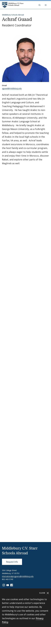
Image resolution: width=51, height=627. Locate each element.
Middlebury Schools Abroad (13, 15)
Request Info (12, 561)
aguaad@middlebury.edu (12, 88)
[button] (40, 4)
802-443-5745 (7, 579)
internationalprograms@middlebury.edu (18, 576)
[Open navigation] (46, 4)
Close (42, 593)
